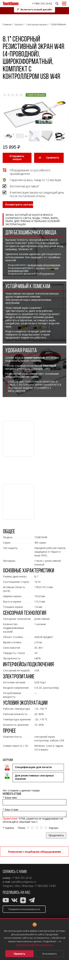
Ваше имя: (11, 797)
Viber (17, 886)
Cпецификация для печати (33, 767)
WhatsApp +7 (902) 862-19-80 (39, 886)
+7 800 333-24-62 (42, 3)
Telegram (8, 886)
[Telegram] (32, 901)
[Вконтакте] (14, 901)
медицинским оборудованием (44, 265)
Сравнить (52, 157)
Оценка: (9, 827)
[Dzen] (23, 901)
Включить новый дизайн (36, 9)
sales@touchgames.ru (23, 881)
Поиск (57, 3)
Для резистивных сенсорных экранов (34, 777)
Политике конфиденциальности (34, 944)
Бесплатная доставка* (24, 186)
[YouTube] (6, 901)
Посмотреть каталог (19, 204)
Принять (19, 953)
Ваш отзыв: (12, 809)
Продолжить (56, 835)
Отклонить (49, 953)
